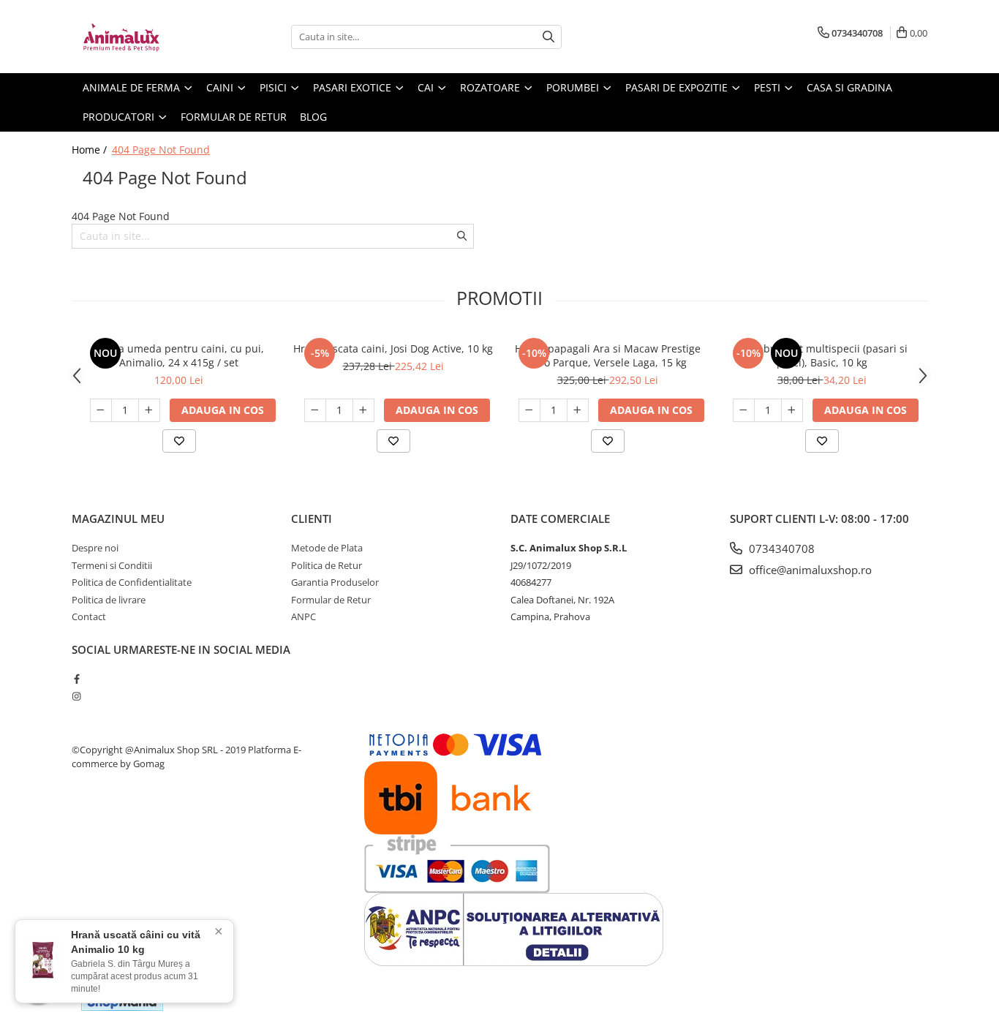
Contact (89, 616)
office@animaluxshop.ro (809, 569)
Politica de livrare (109, 599)
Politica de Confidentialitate (132, 582)
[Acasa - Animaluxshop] (145, 36)
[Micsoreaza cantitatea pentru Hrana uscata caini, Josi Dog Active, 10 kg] (315, 410)
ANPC (303, 616)
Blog (313, 117)
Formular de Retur (234, 117)
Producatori (120, 117)
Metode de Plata (327, 547)
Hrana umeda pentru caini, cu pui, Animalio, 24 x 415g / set (179, 355)
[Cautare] (548, 37)
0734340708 (780, 548)
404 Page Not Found (161, 150)
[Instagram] (76, 696)
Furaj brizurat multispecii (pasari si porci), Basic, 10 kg (822, 355)
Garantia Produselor (335, 582)
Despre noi (95, 547)
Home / (91, 150)
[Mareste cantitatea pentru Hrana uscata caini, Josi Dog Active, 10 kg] (363, 410)
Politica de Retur (326, 565)
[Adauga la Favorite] (179, 441)
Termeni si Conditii (112, 565)
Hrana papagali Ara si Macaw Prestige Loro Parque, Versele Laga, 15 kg (608, 355)
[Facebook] (76, 678)
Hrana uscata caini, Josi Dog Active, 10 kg (393, 348)
